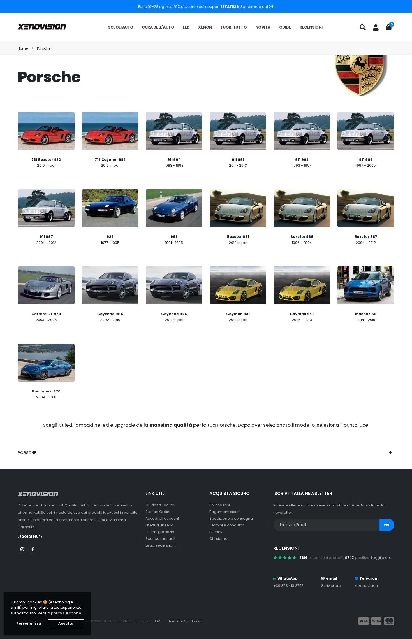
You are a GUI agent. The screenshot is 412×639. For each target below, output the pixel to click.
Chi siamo (218, 538)
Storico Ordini (157, 511)
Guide (285, 27)
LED (186, 27)
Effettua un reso (159, 525)
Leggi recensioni (160, 545)
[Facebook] (32, 549)
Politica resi (219, 505)
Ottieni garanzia (159, 531)
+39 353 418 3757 (288, 585)
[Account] (376, 27)
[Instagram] (22, 549)
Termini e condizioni (227, 525)
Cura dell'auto (158, 27)
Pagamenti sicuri (224, 511)
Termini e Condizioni (184, 621)
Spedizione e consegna (231, 518)
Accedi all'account (162, 518)
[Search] (363, 27)
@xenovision (366, 585)
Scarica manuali (160, 538)
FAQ (158, 621)
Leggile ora (381, 557)
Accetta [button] (65, 623)
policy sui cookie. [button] (66, 613)
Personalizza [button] (29, 623)
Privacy (215, 531)
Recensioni (311, 27)
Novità (262, 27)
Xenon (205, 27)
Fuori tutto (234, 27)
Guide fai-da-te (159, 505)
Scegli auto (120, 27)
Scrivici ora (331, 585)
